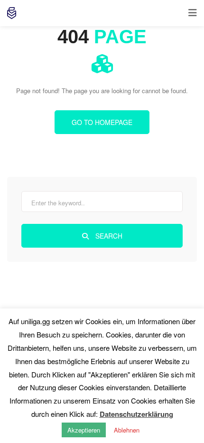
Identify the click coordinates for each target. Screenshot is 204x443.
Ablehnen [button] (126, 429)
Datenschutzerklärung (136, 414)
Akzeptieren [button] (83, 429)
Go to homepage (102, 122)
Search (107, 236)
